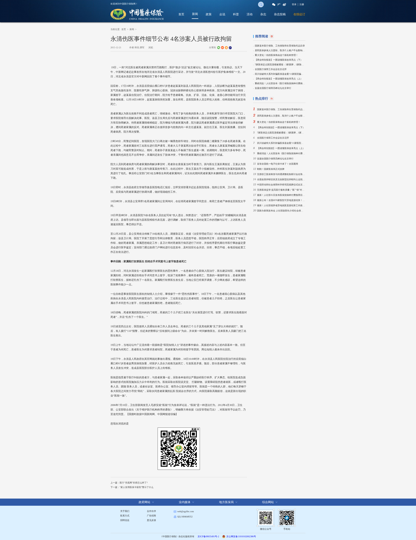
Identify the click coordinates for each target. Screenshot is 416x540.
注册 (301, 4)
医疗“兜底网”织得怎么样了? (134, 482)
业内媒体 (184, 502)
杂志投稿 (280, 14)
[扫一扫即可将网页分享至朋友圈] (273, 4)
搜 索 (261, 4)
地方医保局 (226, 502)
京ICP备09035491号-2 (208, 536)
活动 (250, 14)
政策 (209, 14)
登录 (294, 4)
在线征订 (299, 14)
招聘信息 (124, 520)
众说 (222, 14)
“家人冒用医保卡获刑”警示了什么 (136, 487)
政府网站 (144, 502)
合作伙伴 (151, 511)
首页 (181, 14)
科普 (236, 14)
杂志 (263, 14)
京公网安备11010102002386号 (241, 536)
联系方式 (124, 515)
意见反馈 (151, 520)
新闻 (195, 14)
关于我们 (124, 511)
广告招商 (151, 515)
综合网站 (268, 502)
